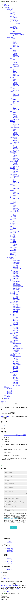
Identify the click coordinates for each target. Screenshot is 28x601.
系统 (14, 241)
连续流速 (15, 169)
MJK (11, 24)
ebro (11, 30)
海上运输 (12, 314)
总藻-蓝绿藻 (13, 137)
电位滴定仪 (16, 350)
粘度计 (15, 337)
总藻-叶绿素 (13, 143)
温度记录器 (13, 242)
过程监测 (15, 275)
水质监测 (15, 301)
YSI (11, 10)
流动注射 (12, 223)
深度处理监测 (17, 276)
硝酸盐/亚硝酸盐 (14, 127)
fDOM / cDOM (14, 161)
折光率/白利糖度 (14, 211)
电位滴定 (15, 379)
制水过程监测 (17, 288)
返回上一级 (4, 421)
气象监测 (15, 298)
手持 (14, 42)
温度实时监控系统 (18, 348)
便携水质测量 (17, 260)
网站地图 (16, 589)
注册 (4, 401)
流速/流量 (12, 168)
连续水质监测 (17, 263)
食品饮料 (12, 342)
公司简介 (9, 542)
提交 (13, 527)
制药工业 (12, 355)
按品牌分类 (10, 9)
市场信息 (9, 388)
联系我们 (6, 398)
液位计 (12, 229)
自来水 (12, 280)
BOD (11, 184)
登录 (2, 401)
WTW (11, 13)
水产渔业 (12, 293)
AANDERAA (13, 27)
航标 (14, 319)
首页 (5, 4)
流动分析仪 (16, 340)
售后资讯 (9, 393)
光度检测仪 (16, 382)
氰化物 (12, 190)
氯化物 (12, 203)
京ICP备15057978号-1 (6, 585)
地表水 (12, 259)
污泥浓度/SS (13, 174)
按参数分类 (10, 37)
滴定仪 (12, 226)
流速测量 (15, 265)
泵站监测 (15, 278)
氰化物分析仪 (17, 353)
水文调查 (15, 296)
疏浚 (14, 316)
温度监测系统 (13, 247)
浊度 (11, 67)
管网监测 (15, 283)
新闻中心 (6, 387)
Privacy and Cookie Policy (11, 518)
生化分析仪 (13, 232)
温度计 (12, 254)
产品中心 (6, 7)
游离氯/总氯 (13, 152)
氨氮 (11, 111)
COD (11, 91)
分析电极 (15, 338)
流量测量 (15, 267)
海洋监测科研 (13, 302)
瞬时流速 (15, 171)
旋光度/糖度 (13, 216)
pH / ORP (12, 38)
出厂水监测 (16, 291)
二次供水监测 (17, 285)
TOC (11, 87)
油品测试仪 (13, 250)
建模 (14, 172)
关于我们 (6, 6)
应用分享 (9, 390)
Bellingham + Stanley (15, 33)
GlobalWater (13, 35)
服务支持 (6, 395)
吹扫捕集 (15, 371)
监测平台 (15, 45)
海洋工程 (12, 325)
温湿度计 (12, 236)
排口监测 (15, 273)
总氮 (11, 104)
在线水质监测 (17, 262)
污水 (11, 270)
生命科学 (12, 333)
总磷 (11, 98)
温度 (11, 48)
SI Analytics (13, 19)
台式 (14, 40)
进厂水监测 (16, 289)
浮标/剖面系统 (17, 268)
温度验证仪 (13, 239)
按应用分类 (10, 257)
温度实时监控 (17, 364)
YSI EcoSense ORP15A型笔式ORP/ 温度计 (15, 435)
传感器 (15, 43)
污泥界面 (12, 177)
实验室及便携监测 (18, 286)
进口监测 (15, 272)
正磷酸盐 (12, 121)
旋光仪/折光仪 (17, 343)
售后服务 (9, 396)
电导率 (12, 77)
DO (11, 58)
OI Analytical (13, 21)
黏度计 (12, 219)
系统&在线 (16, 46)
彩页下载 (9, 392)
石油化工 (12, 372)
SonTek (12, 16)
